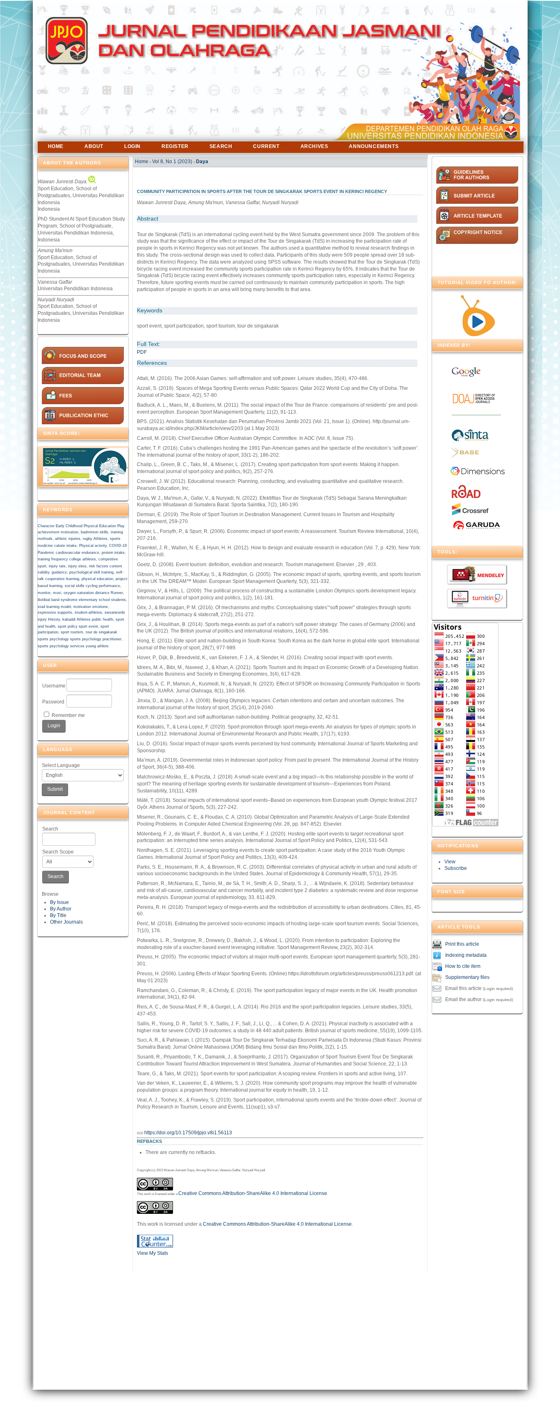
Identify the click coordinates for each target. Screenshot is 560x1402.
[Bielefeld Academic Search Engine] (464, 457)
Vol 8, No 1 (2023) (172, 161)
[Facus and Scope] (83, 362)
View (449, 862)
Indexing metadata (466, 955)
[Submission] (477, 202)
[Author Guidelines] (477, 182)
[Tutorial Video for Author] (477, 334)
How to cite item (462, 967)
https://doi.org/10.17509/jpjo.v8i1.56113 (188, 1133)
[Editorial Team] (83, 382)
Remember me (68, 715)
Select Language (61, 765)
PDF (142, 352)
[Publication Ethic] (83, 423)
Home (56, 146)
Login (132, 146)
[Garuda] (476, 530)
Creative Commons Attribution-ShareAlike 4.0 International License (252, 1193)
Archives (314, 146)
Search (50, 829)
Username (54, 686)
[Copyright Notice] (477, 242)
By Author (60, 909)
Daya (202, 161)
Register (175, 146)
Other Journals (66, 922)
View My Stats (152, 1253)
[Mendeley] (477, 584)
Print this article (462, 944)
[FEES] (83, 402)
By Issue (59, 902)
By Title (58, 915)
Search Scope (58, 852)
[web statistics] (155, 1246)
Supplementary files (467, 978)
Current (266, 146)
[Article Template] (477, 222)
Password (53, 702)
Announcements (373, 146)
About (93, 146)
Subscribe (455, 868)
